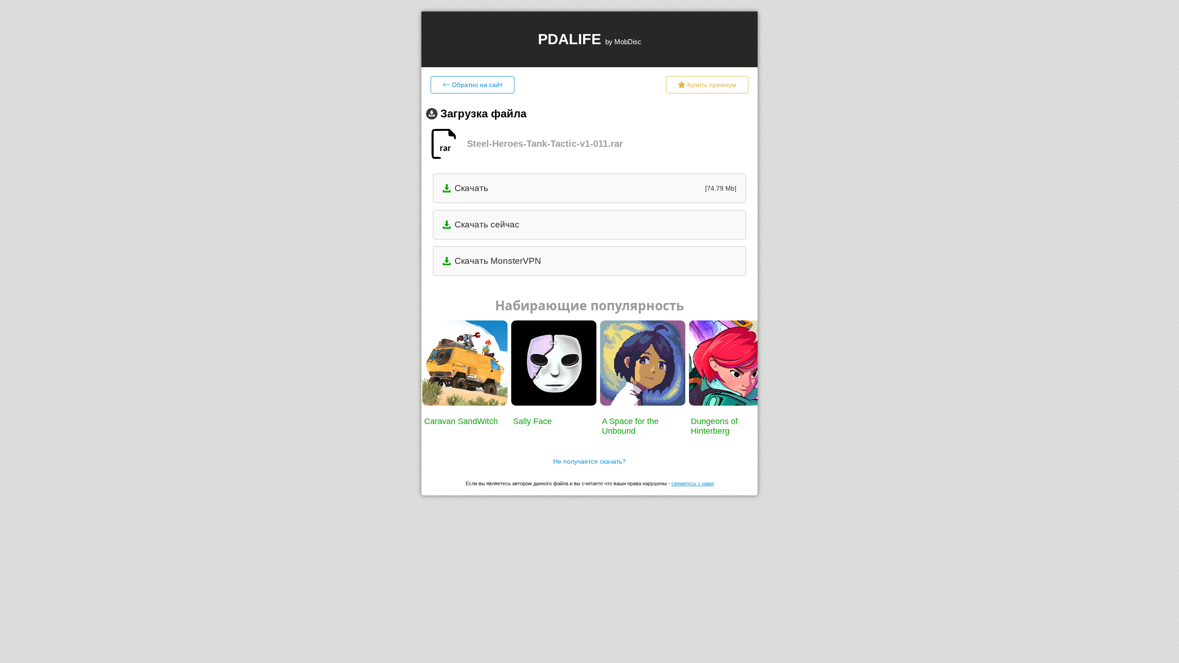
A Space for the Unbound (630, 426)
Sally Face (532, 421)
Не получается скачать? (589, 461)
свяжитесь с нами (692, 483)
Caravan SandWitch (461, 421)
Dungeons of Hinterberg (714, 426)
